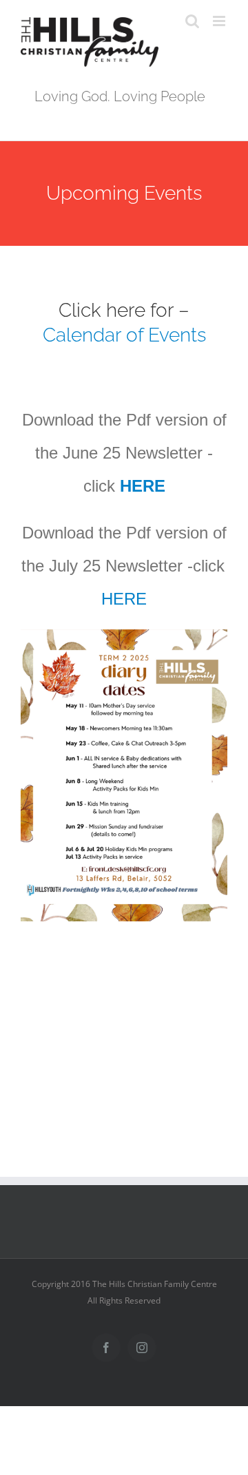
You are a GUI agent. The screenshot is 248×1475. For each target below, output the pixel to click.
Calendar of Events (124, 334)
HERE (140, 486)
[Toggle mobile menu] (220, 21)
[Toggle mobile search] (192, 21)
